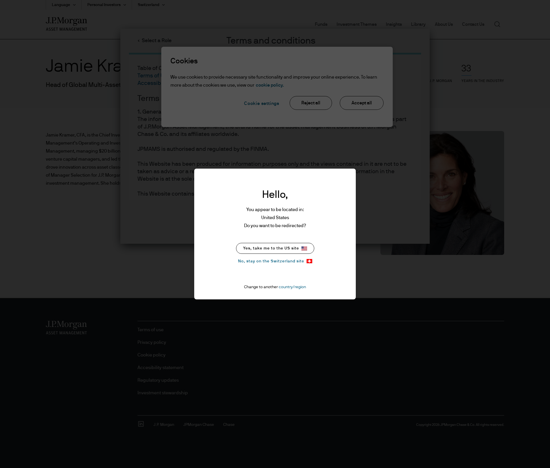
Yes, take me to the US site (271, 248)
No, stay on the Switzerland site (271, 261)
